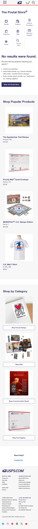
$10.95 (5, 142)
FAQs (3, 482)
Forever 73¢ (7, 139)
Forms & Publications (24, 484)
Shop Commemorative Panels (19, 401)
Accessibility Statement (25, 509)
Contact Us (18, 460)
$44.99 (5, 227)
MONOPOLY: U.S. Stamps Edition (18, 222)
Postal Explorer (6, 505)
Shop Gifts (19, 364)
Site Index (4, 480)
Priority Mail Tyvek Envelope (15, 179)
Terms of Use (22, 501)
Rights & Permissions (24, 488)
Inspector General (6, 503)
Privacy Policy (22, 499)
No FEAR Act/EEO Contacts (26, 505)
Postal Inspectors (6, 501)
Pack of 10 (7, 182)
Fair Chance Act (23, 507)
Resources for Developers (9, 509)
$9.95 (5, 269)
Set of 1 (6, 224)
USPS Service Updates (25, 482)
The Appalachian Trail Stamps (16, 137)
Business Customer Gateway (9, 499)
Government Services (24, 486)
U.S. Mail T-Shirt (10, 264)
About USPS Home (23, 478)
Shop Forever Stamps (19, 327)
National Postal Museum (8, 507)
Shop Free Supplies (19, 438)
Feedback (4, 484)
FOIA (20, 503)
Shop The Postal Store (11, 84)
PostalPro (4, 512)
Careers (4, 489)
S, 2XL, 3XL (7, 267)
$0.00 (5, 184)
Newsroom (21, 480)
